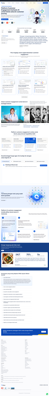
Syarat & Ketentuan (27, 367)
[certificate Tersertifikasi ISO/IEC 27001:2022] (47, 0)
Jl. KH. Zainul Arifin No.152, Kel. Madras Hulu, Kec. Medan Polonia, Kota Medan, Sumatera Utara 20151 (12, 382)
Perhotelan (26, 344)
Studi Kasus (2, 365)
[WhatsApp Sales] (47, 394)
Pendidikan (26, 343)
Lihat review (3, 42)
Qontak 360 (2, 343)
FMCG (25, 347)
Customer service (7, 250)
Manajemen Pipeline (3, 355)
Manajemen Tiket (3, 354)
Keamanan (26, 365)
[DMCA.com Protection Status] (12, 388)
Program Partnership (3, 360)
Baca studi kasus (4, 265)
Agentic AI (2, 352)
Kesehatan (26, 342)
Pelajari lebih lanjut (4, 126)
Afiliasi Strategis (27, 364)
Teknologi (26, 349)
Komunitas (2, 361)
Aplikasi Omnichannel (4, 347)
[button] (11, 161)
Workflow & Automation (4, 356)
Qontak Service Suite (3, 342)
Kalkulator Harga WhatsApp (4, 369)
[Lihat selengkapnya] (8, 68)
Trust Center (26, 363)
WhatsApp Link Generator (4, 371)
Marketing (12, 250)
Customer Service (27, 352)
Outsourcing (26, 348)
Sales (2, 250)
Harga (25, 361)
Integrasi (26, 362)
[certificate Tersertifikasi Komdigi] (44, 0)
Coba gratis (11, 19)
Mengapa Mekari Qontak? (28, 360)
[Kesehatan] (12, 114)
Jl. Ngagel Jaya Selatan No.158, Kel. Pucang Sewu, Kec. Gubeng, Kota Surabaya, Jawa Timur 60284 (12, 378)
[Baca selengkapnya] (24, 68)
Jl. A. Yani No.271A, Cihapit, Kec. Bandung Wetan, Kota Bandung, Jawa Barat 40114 (10, 380)
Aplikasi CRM (2, 346)
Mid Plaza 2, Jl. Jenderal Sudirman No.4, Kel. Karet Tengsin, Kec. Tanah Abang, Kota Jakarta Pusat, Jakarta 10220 (13, 376)
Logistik (26, 346)
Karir (25, 366)
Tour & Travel (26, 345)
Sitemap (2, 373)
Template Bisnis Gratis (4, 372)
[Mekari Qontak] (4, 3)
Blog (1, 364)
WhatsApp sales (5, 19)
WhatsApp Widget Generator (4, 370)
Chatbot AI (2, 351)
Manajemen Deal (3, 353)
